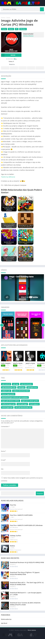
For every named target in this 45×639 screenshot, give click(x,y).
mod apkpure (34, 404)
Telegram (31, 68)
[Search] (42, 9)
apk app (15, 384)
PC (16, 29)
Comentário (5, 426)
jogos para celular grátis (30, 401)
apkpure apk (6, 391)
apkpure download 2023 (21, 391)
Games (11, 29)
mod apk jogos (22, 404)
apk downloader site (8, 387)
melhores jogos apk (8, 404)
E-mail (3, 460)
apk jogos (21, 387)
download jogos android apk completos (15, 397)
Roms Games (32, 630)
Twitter (14, 68)
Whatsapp (40, 68)
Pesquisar (40, 493)
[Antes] (2, 325)
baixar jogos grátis (8, 394)
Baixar (13, 55)
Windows (23, 29)
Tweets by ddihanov (8, 177)
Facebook (5, 68)
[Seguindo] (43, 325)
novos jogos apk (7, 407)
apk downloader (26, 384)
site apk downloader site (23, 407)
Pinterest (22, 68)
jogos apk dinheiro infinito (10, 401)
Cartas (8, 18)
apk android (6, 384)
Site (2, 469)
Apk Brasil (4, 623)
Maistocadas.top (6, 619)
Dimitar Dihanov (28, 36)
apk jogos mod (32, 387)
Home (3, 18)
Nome (3, 451)
